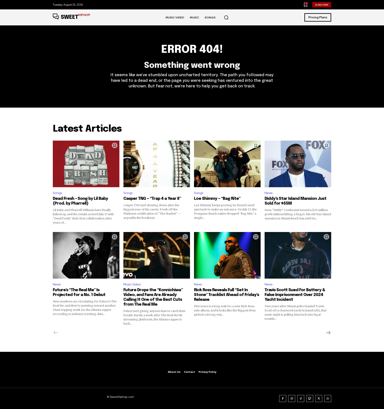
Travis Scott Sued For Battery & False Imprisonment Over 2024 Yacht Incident (295, 295)
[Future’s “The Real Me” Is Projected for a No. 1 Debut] (86, 255)
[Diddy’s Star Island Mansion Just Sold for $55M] (298, 164)
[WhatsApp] (327, 398)
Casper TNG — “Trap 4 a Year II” (152, 199)
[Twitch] (309, 398)
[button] (226, 17)
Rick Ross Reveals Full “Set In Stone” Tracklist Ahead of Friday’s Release (226, 295)
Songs (57, 193)
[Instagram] (291, 398)
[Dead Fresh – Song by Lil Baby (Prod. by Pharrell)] (86, 164)
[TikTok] (300, 398)
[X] (318, 398)
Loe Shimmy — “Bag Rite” (217, 199)
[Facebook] (282, 398)
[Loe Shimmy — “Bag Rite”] (227, 164)
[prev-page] (56, 333)
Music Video (132, 284)
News (269, 193)
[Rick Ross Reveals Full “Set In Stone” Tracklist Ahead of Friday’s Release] (227, 255)
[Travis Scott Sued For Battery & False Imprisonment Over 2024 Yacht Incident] (298, 255)
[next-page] (328, 333)
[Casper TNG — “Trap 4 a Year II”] (156, 164)
